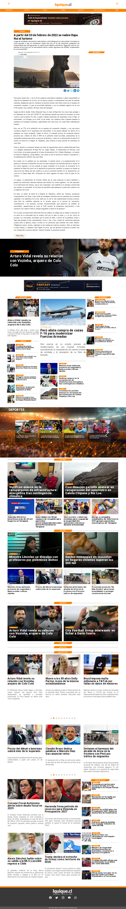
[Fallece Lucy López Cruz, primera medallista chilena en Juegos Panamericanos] (11, 399)
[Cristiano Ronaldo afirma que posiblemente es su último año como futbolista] (86, 862)
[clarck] (11, 368)
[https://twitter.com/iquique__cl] (56, 898)
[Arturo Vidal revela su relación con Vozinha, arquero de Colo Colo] (23, 316)
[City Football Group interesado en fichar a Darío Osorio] (90, 328)
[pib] (86, 824)
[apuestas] (11, 389)
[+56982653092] (75, 898)
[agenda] (86, 874)
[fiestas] (86, 786)
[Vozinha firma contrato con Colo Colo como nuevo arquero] (11, 358)
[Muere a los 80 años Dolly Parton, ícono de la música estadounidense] (90, 303)
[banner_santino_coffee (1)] (63, 291)
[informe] (86, 849)
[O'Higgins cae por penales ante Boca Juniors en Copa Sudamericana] (11, 378)
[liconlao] (90, 340)
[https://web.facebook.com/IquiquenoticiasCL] (50, 898)
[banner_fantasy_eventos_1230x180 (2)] (63, 24)
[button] (20, 235)
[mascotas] (90, 353)
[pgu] (86, 811)
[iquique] (63, 8)
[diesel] (25, 744)
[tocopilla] (86, 798)
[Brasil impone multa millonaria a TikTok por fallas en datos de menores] (90, 315)
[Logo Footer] (62, 895)
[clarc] (11, 348)
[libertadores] (86, 836)
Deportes (20, 421)
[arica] (101, 744)
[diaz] (63, 744)
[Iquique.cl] (9, 4)
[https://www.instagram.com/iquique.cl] (63, 898)
